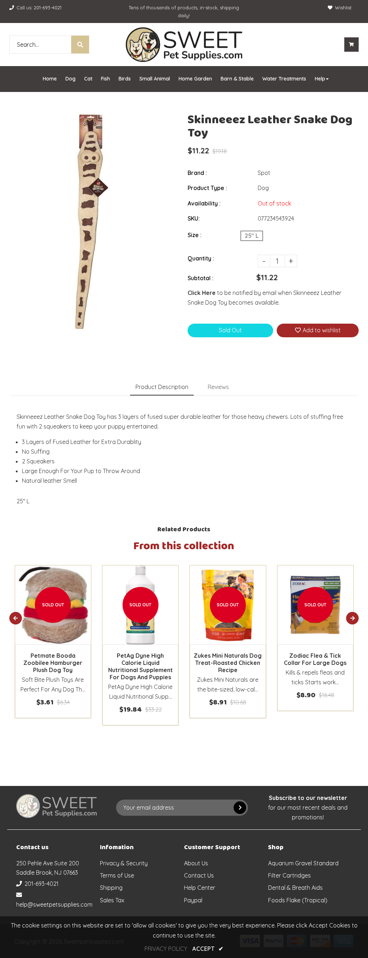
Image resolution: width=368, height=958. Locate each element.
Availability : (204, 203)
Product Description (161, 386)
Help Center (199, 887)
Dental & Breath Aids (295, 887)
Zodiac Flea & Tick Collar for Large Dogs (315, 659)
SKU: (194, 218)
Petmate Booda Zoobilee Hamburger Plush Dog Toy (52, 663)
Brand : (197, 172)
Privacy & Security (124, 863)
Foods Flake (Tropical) (297, 900)
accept (207, 948)
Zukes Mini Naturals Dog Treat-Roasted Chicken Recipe (228, 663)
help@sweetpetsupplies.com (54, 904)
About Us (196, 863)
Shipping (111, 887)
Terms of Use (117, 875)
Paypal (193, 900)
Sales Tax (112, 900)
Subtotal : (200, 278)
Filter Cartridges (289, 875)
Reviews (218, 386)
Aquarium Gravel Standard (303, 863)
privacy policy (165, 948)
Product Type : (207, 187)
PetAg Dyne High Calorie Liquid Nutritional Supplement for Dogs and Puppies (140, 666)
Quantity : (201, 258)
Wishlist (343, 7)
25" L (252, 235)
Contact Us (199, 875)
